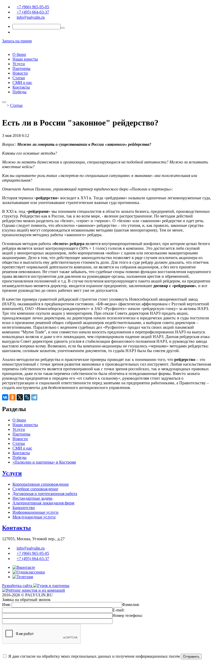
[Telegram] (34, 397)
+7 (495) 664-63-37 (33, 12)
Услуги (18, 64)
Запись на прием (17, 41)
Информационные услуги (35, 512)
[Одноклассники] (12, 397)
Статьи (18, 78)
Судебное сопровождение (35, 489)
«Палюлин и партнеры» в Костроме (44, 462)
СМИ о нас (22, 82)
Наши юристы (25, 59)
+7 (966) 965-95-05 (33, 7)
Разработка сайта (17, 585)
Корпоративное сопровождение (40, 484)
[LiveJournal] (27, 397)
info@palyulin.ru (31, 17)
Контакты (21, 87)
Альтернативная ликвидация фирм (43, 503)
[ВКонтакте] (5, 397)
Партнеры (21, 68)
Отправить (191, 656)
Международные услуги (34, 517)
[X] (20, 397)
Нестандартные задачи (32, 498)
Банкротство (23, 507)
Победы (19, 92)
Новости (20, 73)
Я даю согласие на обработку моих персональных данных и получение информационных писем (93, 656)
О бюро (19, 54)
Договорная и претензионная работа (44, 493)
